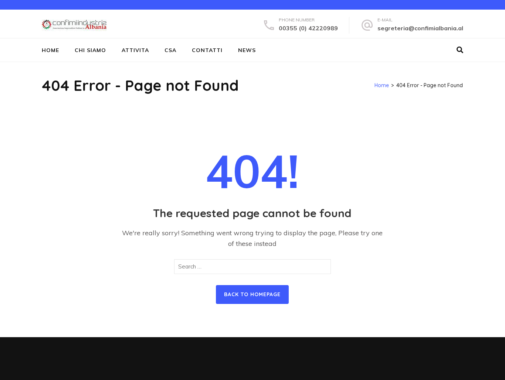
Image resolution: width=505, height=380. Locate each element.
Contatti (207, 50)
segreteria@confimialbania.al (420, 28)
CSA (170, 50)
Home (50, 50)
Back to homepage (252, 294)
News (247, 50)
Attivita (135, 50)
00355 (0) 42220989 (308, 28)
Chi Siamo (90, 50)
